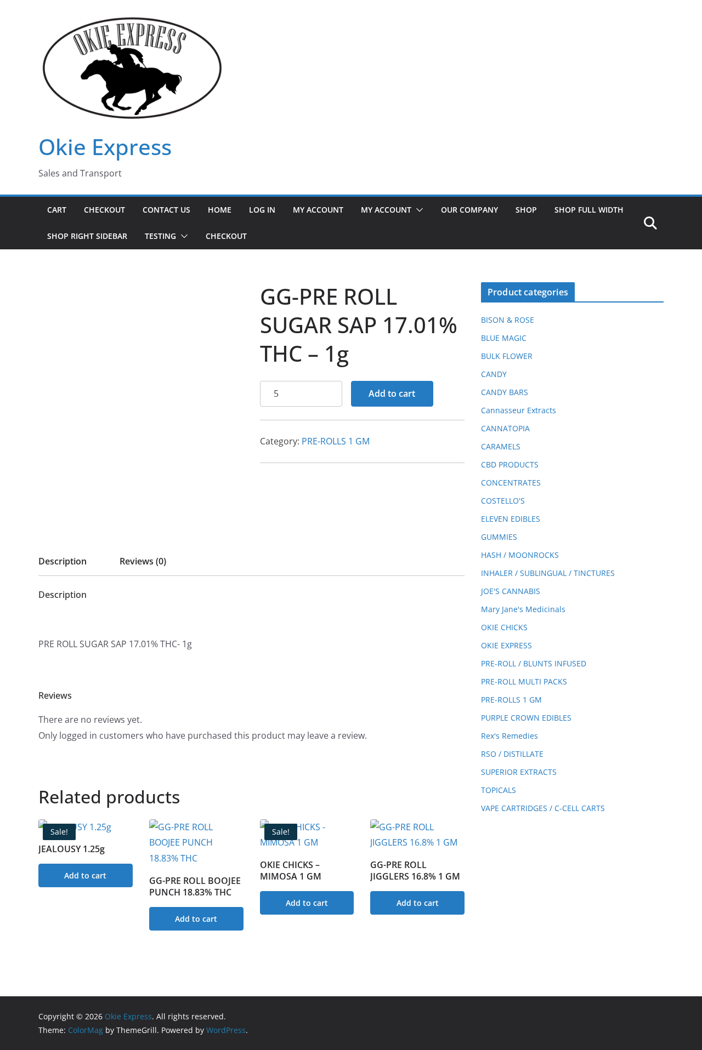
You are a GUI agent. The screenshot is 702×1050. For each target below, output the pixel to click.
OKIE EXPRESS (506, 645)
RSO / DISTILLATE (512, 754)
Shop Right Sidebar (87, 236)
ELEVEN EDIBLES (510, 518)
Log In (262, 209)
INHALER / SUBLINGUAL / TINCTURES (548, 573)
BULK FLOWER (507, 356)
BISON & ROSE (507, 320)
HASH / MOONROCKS (520, 555)
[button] (417, 210)
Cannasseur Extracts (518, 410)
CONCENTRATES (511, 482)
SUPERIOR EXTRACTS (519, 772)
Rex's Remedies (509, 736)
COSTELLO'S (503, 500)
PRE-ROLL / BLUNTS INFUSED (533, 663)
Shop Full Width (589, 209)
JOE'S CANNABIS (510, 591)
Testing (160, 236)
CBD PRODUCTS (510, 464)
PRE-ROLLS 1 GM (336, 441)
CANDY (494, 374)
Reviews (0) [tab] (143, 561)
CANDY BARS (504, 392)
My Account (318, 209)
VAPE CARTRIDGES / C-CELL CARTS (543, 808)
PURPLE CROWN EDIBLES (526, 717)
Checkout (104, 209)
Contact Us (166, 209)
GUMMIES (499, 537)
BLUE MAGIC (503, 338)
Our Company (469, 209)
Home (219, 209)
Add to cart (392, 393)
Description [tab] (62, 561)
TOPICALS (498, 790)
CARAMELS (500, 446)
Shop (526, 209)
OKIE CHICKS (504, 627)
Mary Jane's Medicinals (523, 609)
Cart (56, 209)
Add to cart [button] (85, 875)
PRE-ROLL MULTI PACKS (524, 681)
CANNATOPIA (505, 428)
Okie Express (105, 147)
